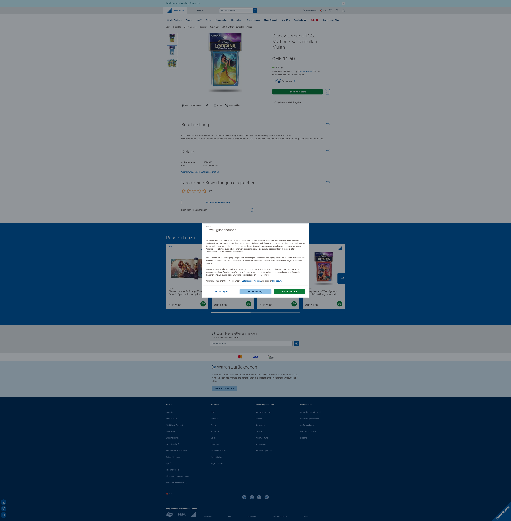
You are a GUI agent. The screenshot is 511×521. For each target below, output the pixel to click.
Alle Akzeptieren (289, 291)
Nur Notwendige (255, 291)
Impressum (277, 281)
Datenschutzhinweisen (251, 281)
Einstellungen (221, 291)
